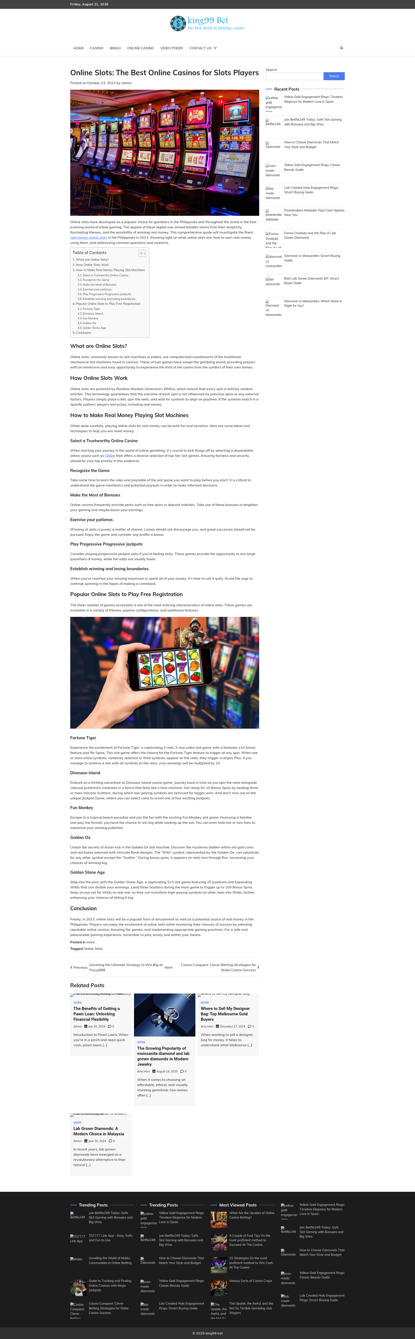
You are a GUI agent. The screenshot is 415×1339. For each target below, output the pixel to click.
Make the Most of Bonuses (99, 284)
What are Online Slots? (92, 260)
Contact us (200, 48)
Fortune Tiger (92, 308)
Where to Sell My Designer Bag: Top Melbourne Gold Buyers (225, 1014)
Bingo (115, 48)
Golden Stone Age (95, 328)
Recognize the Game (96, 280)
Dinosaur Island (93, 313)
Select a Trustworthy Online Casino (105, 275)
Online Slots (93, 948)
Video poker (171, 48)
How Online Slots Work (92, 265)
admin (126, 83)
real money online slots (88, 237)
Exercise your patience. (97, 289)
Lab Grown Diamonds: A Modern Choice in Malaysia (98, 1131)
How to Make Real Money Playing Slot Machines (110, 270)
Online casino (140, 48)
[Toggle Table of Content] (140, 253)
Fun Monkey (90, 318)
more (90, 942)
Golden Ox (89, 323)
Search (271, 69)
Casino (96, 48)
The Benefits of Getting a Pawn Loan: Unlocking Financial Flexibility (96, 1014)
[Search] (341, 48)
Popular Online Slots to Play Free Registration (108, 304)
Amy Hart (143, 1071)
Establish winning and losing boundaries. (109, 299)
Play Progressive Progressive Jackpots (107, 294)
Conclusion (83, 333)
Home (78, 48)
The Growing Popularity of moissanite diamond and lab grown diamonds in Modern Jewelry (163, 1056)
